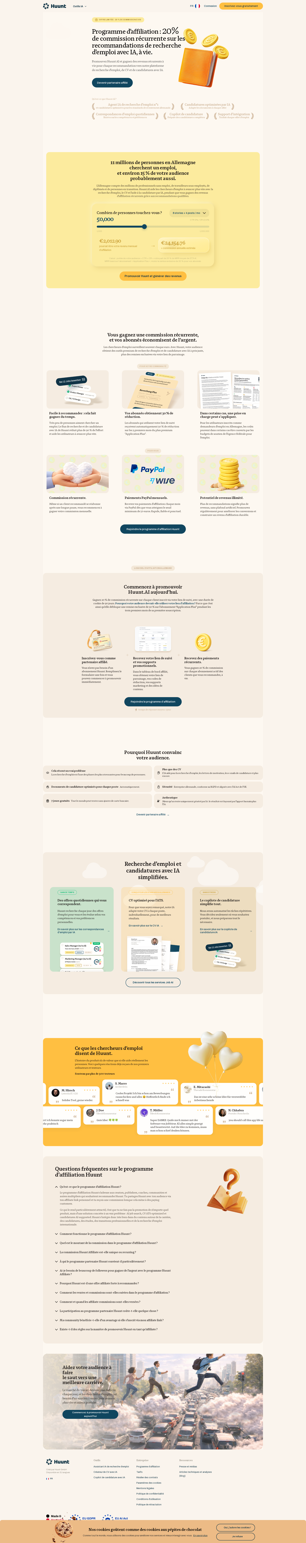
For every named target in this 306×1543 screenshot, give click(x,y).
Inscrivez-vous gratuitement (241, 6)
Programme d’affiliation (148, 1466)
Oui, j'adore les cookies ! (236, 1527)
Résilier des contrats (147, 1477)
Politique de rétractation (148, 1504)
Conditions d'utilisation (148, 1499)
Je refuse (236, 1536)
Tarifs (139, 1472)
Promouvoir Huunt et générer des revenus (153, 276)
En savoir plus (200, 1535)
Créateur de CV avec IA (105, 1472)
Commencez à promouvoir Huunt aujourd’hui (90, 1414)
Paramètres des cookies (148, 1483)
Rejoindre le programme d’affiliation (153, 701)
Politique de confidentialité (150, 1494)
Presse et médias (188, 1466)
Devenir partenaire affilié (112, 82)
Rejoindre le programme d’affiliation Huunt (153, 529)
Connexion (210, 6)
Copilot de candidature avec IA (109, 1477)
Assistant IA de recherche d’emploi (111, 1466)
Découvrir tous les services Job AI (153, 982)
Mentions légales (145, 1488)
